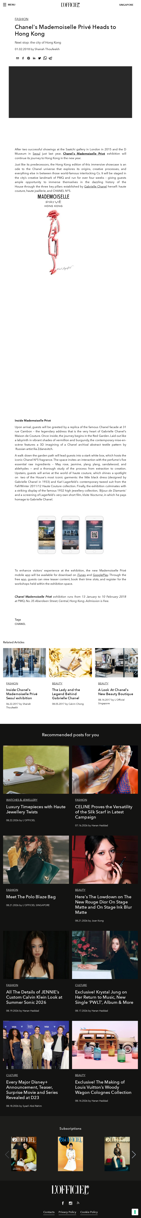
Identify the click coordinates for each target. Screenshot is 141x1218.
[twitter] (39, 58)
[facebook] (23, 58)
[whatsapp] (45, 58)
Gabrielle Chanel (95, 186)
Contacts (49, 1212)
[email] (17, 58)
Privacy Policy (67, 1212)
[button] (134, 1154)
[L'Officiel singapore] (70, 5)
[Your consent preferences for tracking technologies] (135, 1212)
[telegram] (50, 58)
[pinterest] (28, 58)
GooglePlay (100, 575)
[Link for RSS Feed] (78, 1203)
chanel (20, 624)
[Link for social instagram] (70, 1204)
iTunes (81, 575)
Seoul (36, 153)
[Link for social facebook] (63, 1204)
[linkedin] (34, 58)
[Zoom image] (53, 234)
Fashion (21, 19)
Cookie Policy (89, 1212)
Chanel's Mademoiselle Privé (84, 153)
